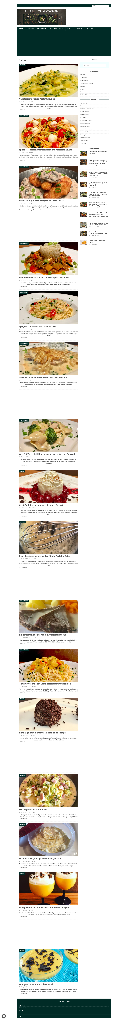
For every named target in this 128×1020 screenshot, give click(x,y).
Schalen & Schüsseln (86, 129)
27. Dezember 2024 (94, 226)
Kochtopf (83, 117)
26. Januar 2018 (25, 380)
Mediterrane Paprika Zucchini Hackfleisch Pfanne (44, 277)
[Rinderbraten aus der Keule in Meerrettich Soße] (48, 616)
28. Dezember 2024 (94, 218)
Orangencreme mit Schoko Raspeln (36, 984)
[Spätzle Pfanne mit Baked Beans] (83, 242)
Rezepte (21, 29)
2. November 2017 (26, 686)
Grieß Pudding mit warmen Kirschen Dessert (41, 505)
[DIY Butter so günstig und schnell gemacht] (48, 839)
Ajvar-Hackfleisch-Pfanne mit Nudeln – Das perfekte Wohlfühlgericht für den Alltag (98, 214)
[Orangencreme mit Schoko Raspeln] (48, 965)
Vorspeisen (30, 29)
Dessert (69, 29)
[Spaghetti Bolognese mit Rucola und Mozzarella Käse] (48, 131)
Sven (32, 101)
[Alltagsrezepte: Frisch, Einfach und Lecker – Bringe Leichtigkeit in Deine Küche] (83, 174)
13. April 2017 (24, 987)
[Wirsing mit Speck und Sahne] (48, 790)
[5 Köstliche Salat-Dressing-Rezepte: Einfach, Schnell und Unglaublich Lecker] (83, 194)
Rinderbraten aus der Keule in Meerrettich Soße (42, 634)
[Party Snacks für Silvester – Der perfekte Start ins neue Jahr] (83, 225)
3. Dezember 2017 (26, 507)
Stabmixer (83, 143)
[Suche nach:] (100, 5)
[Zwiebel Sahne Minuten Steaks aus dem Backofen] (48, 358)
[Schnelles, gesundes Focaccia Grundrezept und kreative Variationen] (83, 184)
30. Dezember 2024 (94, 197)
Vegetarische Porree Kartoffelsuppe (37, 99)
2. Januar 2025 (93, 187)
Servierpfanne (84, 135)
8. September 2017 (26, 861)
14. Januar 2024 (94, 244)
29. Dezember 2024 (94, 207)
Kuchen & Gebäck (85, 95)
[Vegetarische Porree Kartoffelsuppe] (48, 80)
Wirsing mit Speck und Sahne (33, 809)
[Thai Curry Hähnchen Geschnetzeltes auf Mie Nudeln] (48, 665)
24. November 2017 (26, 558)
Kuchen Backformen (86, 120)
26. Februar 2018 (25, 203)
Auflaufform (84, 103)
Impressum (22, 1005)
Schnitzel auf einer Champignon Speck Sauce (41, 200)
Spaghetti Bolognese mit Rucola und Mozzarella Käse (45, 149)
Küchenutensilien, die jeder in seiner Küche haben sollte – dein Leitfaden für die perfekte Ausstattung (99, 162)
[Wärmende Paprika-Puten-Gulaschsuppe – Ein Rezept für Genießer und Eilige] (83, 204)
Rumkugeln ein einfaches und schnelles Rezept (42, 732)
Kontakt (21, 1010)
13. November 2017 (26, 637)
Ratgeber (90, 29)
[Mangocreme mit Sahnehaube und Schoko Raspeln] (48, 888)
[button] (4, 1016)
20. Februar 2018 (25, 329)
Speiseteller (84, 140)
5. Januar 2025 (93, 155)
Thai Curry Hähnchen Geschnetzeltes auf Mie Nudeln (45, 683)
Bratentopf (83, 106)
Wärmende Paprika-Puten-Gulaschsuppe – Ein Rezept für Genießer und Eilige (98, 204)
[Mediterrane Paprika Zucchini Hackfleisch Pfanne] (48, 258)
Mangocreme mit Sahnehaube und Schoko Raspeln (44, 907)
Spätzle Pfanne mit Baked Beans (97, 241)
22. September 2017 (26, 812)
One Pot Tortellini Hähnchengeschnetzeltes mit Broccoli (47, 454)
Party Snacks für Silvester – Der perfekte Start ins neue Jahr (98, 224)
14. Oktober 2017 (25, 735)
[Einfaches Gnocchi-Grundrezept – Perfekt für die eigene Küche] (83, 233)
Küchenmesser (84, 111)
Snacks (82, 89)
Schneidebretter (85, 132)
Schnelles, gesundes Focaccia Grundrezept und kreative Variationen (98, 183)
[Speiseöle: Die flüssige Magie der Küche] (83, 153)
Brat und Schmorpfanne (87, 109)
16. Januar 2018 (25, 456)
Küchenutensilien (85, 126)
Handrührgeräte (84, 114)
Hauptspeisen (41, 29)
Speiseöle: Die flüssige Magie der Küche (98, 152)
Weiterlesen (23, 110)
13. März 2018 (24, 101)
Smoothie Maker (85, 137)
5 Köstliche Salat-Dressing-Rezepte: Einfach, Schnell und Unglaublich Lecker (98, 194)
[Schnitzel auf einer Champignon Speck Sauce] (48, 182)
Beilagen (79, 29)
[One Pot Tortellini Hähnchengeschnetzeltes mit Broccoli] (48, 435)
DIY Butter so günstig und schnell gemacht (40, 858)
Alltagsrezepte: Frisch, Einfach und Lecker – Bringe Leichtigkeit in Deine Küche (98, 173)
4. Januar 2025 (93, 167)
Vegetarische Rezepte (57, 29)
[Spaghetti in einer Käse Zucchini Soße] (48, 307)
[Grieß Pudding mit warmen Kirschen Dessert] (48, 486)
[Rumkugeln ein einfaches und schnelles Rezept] (48, 714)
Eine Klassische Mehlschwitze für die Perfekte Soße (44, 556)
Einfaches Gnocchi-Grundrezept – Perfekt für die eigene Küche (98, 232)
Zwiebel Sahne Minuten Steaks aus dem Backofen (43, 377)
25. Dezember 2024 (94, 235)
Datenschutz (22, 1007)
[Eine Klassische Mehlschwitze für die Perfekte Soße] (48, 537)
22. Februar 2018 (25, 280)
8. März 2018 (24, 152)
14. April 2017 (24, 910)
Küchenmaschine (85, 123)
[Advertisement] (64, 43)
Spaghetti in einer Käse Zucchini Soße (37, 326)
